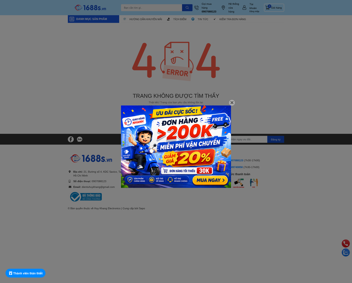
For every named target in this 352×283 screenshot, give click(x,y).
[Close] (232, 103)
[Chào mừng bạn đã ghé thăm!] (176, 146)
